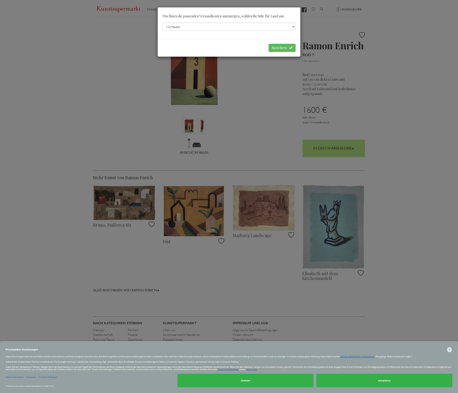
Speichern (280, 47)
